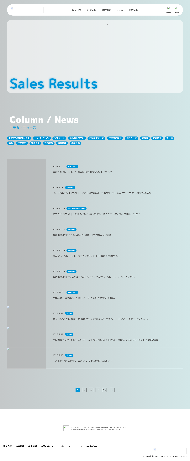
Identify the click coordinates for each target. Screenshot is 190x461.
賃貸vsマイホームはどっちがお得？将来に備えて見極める (85, 256)
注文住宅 (22, 143)
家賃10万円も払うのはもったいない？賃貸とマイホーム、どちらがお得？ (94, 277)
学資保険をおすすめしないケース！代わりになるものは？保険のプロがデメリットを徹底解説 (105, 340)
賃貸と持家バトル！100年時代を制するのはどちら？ (82, 172)
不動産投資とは (96, 138)
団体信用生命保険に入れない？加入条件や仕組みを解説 (84, 298)
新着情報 (157, 138)
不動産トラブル (77, 138)
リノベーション (41, 138)
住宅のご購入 (115, 138)
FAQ (70, 446)
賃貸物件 (62, 143)
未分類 (169, 138)
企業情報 (91, 9)
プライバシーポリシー (86, 446)
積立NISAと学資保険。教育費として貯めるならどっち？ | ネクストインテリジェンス (100, 319)
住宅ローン (131, 138)
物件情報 (35, 143)
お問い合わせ (47, 446)
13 (104, 389)
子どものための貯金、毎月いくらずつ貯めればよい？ (83, 361)
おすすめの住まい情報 (19, 138)
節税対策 (49, 143)
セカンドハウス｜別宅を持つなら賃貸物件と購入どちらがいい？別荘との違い (96, 214)
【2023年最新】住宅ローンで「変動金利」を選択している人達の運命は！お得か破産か (102, 193)
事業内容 (76, 9)
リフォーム (59, 138)
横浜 (11, 143)
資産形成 (75, 143)
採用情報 (133, 9)
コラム (119, 9)
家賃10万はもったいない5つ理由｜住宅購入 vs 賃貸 (82, 235)
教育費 (145, 138)
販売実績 (106, 9)
